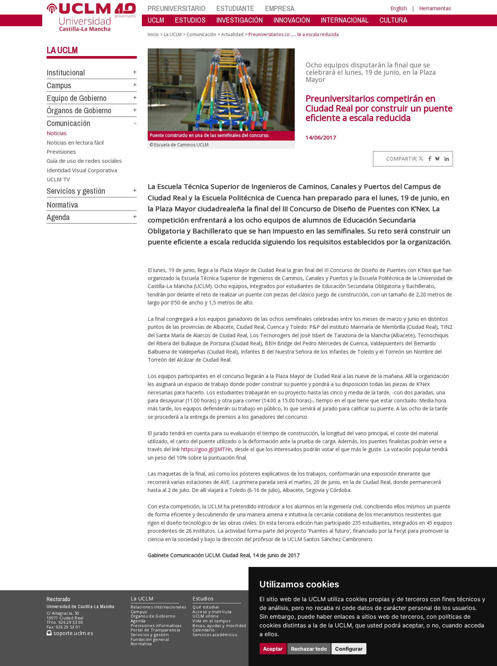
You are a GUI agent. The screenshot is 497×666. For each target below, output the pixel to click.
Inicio (153, 34)
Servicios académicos (214, 634)
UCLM (156, 20)
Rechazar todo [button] (309, 649)
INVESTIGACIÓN (239, 20)
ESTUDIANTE (235, 8)
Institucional (66, 72)
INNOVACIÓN (292, 20)
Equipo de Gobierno (77, 97)
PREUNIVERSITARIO (177, 8)
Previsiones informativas (156, 625)
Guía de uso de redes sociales (84, 160)
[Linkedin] (445, 158)
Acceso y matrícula (211, 611)
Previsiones (61, 151)
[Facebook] (428, 158)
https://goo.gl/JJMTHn (206, 449)
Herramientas (435, 8)
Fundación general (150, 639)
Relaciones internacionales (158, 607)
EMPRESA (279, 8)
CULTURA (393, 20)
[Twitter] (421, 158)
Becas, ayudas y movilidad (219, 625)
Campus (59, 85)
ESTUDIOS (190, 20)
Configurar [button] (349, 649)
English (398, 8)
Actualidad (232, 34)
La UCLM (62, 50)
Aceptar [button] (273, 649)
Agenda (58, 217)
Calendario (203, 629)
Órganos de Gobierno (79, 110)
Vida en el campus (211, 620)
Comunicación (68, 123)
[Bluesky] (436, 158)
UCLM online (205, 616)
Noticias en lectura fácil (75, 142)
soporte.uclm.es (72, 633)
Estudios (203, 598)
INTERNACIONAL (345, 20)
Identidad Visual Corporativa (82, 169)
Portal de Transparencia (155, 629)
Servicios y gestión (76, 190)
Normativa (62, 204)
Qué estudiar (205, 607)
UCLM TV (58, 179)
